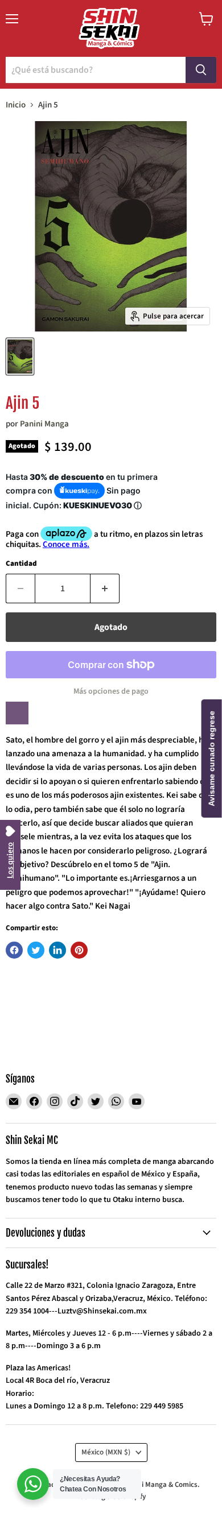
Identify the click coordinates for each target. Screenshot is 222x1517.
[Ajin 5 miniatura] (20, 356)
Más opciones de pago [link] (111, 691)
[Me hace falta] (17, 713)
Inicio (16, 105)
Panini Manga (44, 424)
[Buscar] (201, 70)
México (105, 1452)
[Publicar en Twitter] (35, 950)
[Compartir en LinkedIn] (57, 950)
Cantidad (21, 563)
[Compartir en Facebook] (14, 950)
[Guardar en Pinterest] (79, 950)
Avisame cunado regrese (211, 758)
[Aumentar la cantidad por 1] (105, 588)
